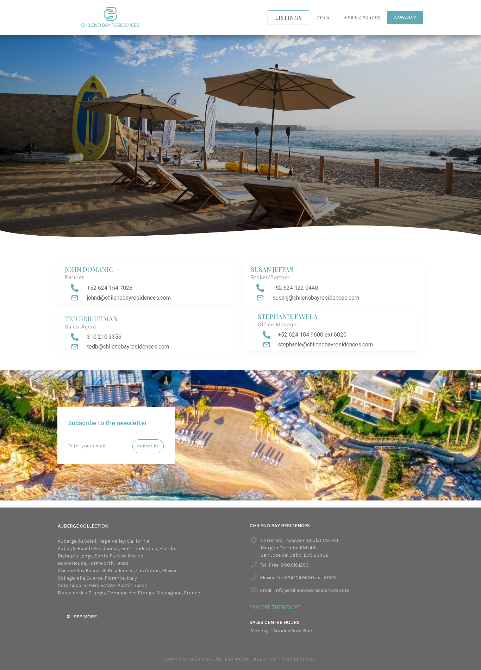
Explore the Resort (275, 607)
